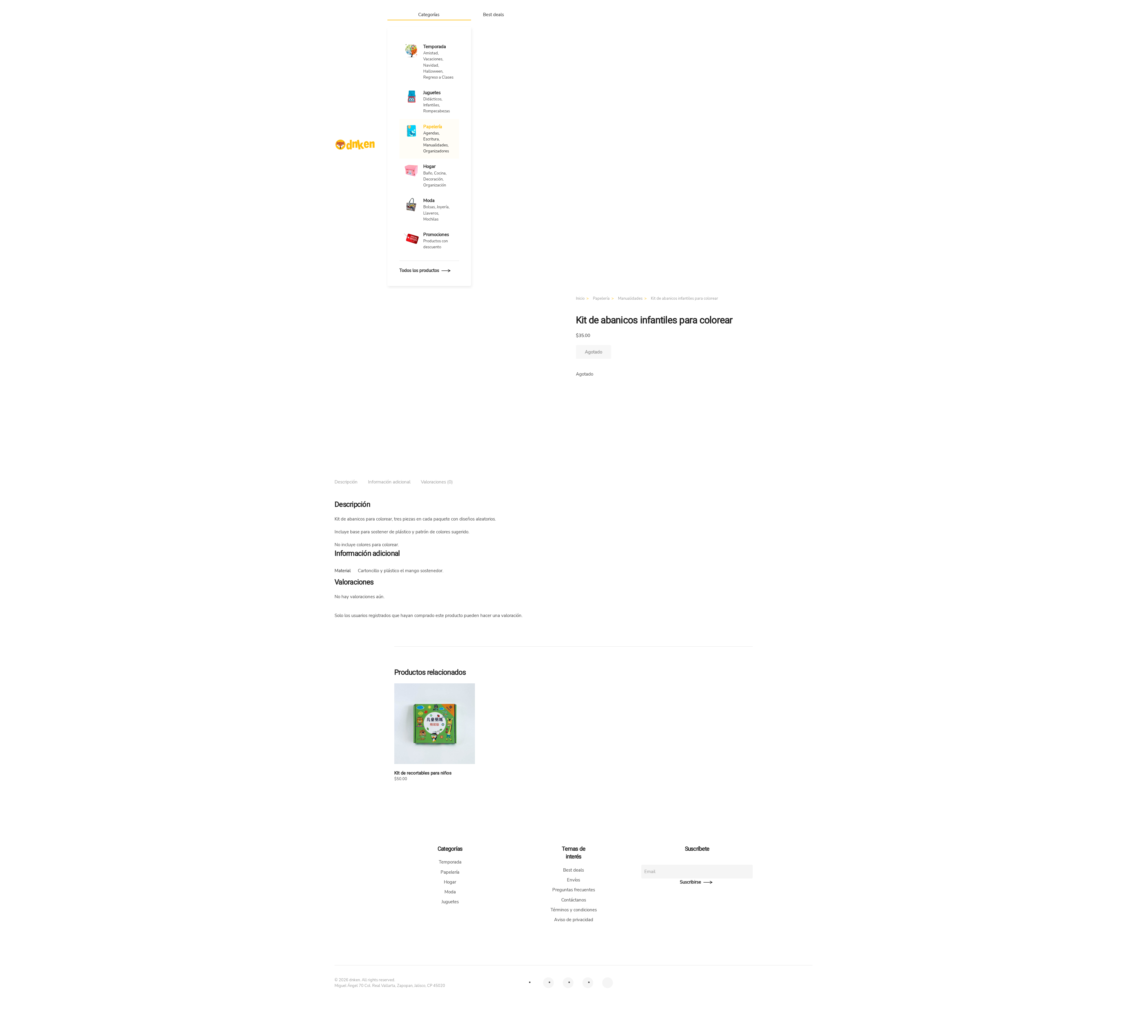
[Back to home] (355, 145)
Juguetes (450, 902)
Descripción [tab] (346, 482)
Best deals (493, 15)
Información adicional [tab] (389, 482)
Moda (450, 892)
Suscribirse (690, 882)
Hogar (450, 882)
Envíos (573, 880)
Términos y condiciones (574, 910)
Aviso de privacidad (573, 920)
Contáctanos (573, 900)
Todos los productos (419, 270)
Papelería (450, 872)
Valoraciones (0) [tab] (437, 482)
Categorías (428, 15)
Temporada (450, 862)
